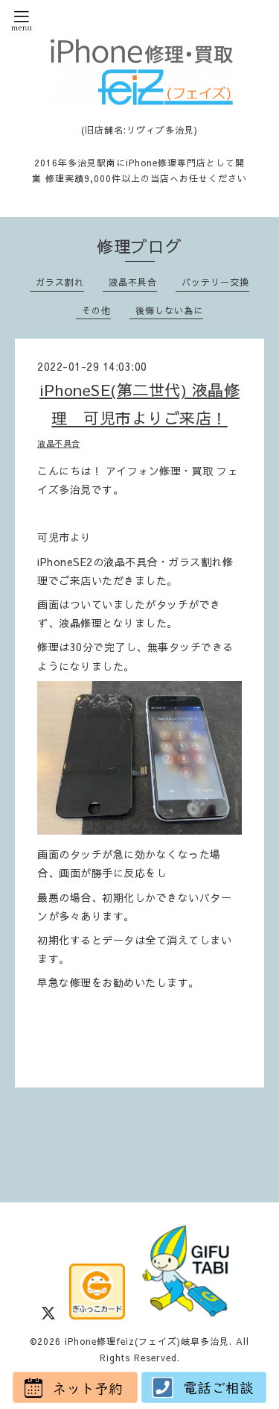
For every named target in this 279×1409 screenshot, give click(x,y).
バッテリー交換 (215, 282)
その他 (96, 310)
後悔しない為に (169, 310)
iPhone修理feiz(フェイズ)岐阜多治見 (147, 1341)
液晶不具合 (133, 282)
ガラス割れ (60, 282)
